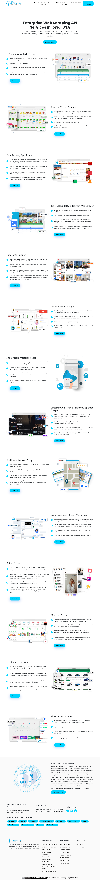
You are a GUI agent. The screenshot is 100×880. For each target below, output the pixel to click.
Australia (12, 821)
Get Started (88, 4)
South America (27, 825)
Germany (33, 821)
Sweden (40, 825)
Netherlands (51, 825)
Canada (22, 821)
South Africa (13, 825)
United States (73, 821)
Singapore (60, 821)
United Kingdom (46, 821)
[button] (58, 2)
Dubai (85, 821)
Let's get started (50, 42)
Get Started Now (58, 792)
